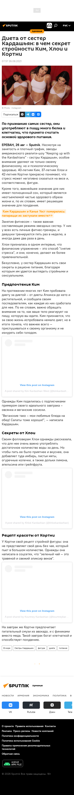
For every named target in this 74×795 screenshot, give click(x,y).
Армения (23, 695)
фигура (41, 648)
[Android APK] (13, 764)
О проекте (8, 726)
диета (52, 648)
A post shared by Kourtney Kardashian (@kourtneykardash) (39, 616)
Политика (59, 695)
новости (8, 695)
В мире (6, 648)
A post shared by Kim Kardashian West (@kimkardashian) (38, 391)
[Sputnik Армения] (11, 27)
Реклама (7, 731)
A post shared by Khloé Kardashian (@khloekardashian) (37, 522)
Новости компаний (43, 731)
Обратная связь (11, 753)
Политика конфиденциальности (20, 735)
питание (63, 648)
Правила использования (29, 726)
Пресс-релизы (21, 731)
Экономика (41, 695)
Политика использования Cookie (21, 740)
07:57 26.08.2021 (12, 61)
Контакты (50, 726)
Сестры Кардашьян (24, 648)
